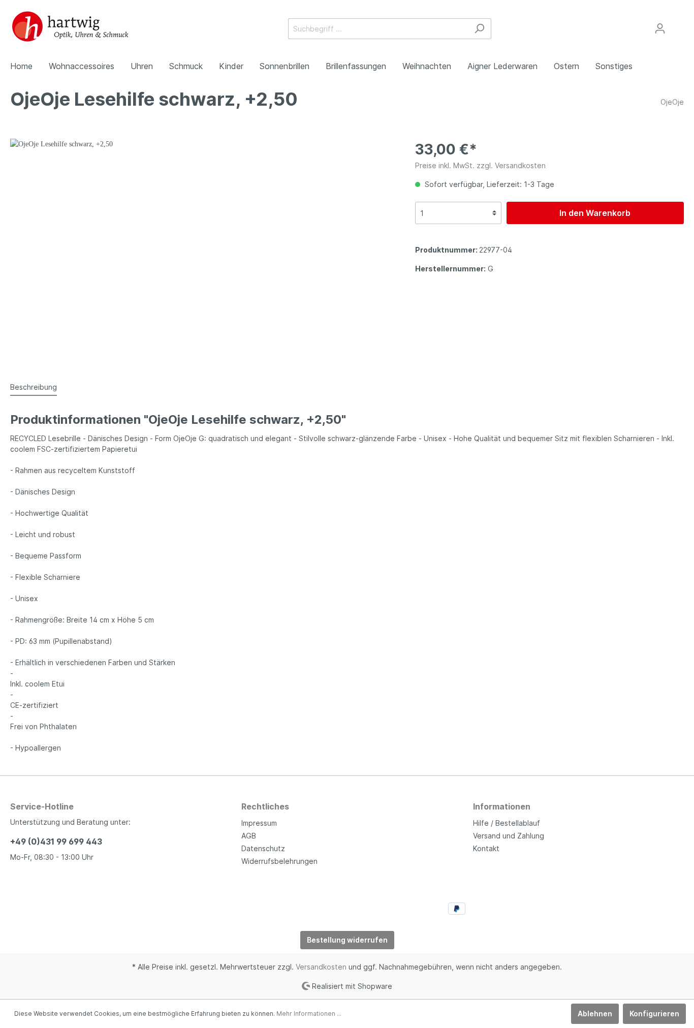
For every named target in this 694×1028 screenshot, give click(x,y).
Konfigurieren (654, 1013)
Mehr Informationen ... (308, 1013)
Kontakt (486, 848)
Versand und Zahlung (508, 835)
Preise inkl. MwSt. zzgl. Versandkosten (480, 165)
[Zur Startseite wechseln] (70, 26)
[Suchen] (479, 28)
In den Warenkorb (594, 213)
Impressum (259, 823)
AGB (248, 835)
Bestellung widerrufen (347, 940)
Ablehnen (595, 1013)
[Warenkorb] (678, 25)
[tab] (33, 387)
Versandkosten (321, 966)
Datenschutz (263, 848)
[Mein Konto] (660, 28)
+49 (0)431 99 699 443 (56, 841)
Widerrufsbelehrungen (279, 861)
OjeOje (672, 102)
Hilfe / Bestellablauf (506, 823)
